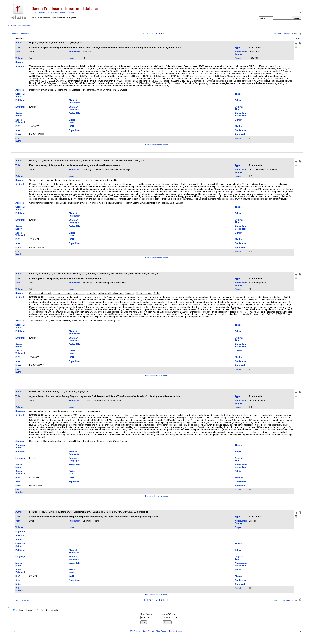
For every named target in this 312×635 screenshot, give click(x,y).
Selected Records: (49, 610)
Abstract (19, 66)
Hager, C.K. (77, 42)
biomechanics (40, 411)
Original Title (239, 108)
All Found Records (24, 610)
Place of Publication (74, 101)
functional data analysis (59, 411)
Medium (239, 126)
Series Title (74, 113)
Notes (18, 134)
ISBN (71, 126)
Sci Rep (252, 521)
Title (17, 47)
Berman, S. (75, 160)
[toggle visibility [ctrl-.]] (9, 608)
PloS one (87, 51)
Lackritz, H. (35, 273)
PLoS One (254, 51)
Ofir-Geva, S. (129, 512)
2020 (31, 169)
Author (18, 42)
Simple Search (52, 12)
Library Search (148, 631)
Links (298, 38)
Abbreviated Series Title (241, 114)
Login (299, 12)
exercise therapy (54, 180)
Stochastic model (144, 293)
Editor (238, 100)
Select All (14, 34)
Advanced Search (67, 12)
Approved (240, 134)
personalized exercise (82, 180)
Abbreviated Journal (241, 52)
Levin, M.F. (139, 160)
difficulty (41, 180)
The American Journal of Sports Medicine (102, 400)
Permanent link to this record (156, 145)
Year (17, 51)
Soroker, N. (88, 160)
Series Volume (19, 121)
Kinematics (91, 293)
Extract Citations (175, 631)
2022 (31, 400)
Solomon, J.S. (61, 160)
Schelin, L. (70, 391)
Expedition (74, 130)
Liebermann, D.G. (61, 42)
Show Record (161, 631)
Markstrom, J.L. (37, 391)
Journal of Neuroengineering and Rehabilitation (104, 282)
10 (164, 33)
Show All (42, 12)
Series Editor (18, 114)
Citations (286, 34)
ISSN (17, 126)
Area (17, 130)
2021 (31, 282)
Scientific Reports (91, 521)
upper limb (99, 180)
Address (19, 90)
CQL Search (135, 631)
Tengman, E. (44, 42)
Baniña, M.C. (99, 512)
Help (299, 631)
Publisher (20, 100)
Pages (238, 58)
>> (167, 33)
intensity (67, 180)
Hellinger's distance (62, 293)
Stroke (32, 180)
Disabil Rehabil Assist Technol (263, 169)
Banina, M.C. (35, 160)
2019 (31, 51)
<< (144, 33)
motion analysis (79, 411)
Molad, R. (48, 160)
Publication (74, 51)
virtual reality (111, 180)
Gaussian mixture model (40, 293)
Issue (71, 58)
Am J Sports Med (257, 400)
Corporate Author (20, 95)
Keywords (20, 62)
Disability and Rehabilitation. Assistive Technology (106, 169)
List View (277, 34)
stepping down (94, 411)
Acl (30, 411)
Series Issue (72, 121)
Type (237, 47)
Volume (19, 58)
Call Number (19, 139)
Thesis (238, 94)
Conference (240, 130)
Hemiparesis (79, 293)
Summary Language (74, 108)
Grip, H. (33, 42)
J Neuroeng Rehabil (258, 282)
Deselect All (24, 34)
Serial (238, 138)
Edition (238, 120)
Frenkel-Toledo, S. (104, 160)
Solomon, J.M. (107, 273)
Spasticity (129, 293)
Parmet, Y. (47, 273)
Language (20, 107)
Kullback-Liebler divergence (111, 293)
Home (34, 12)
